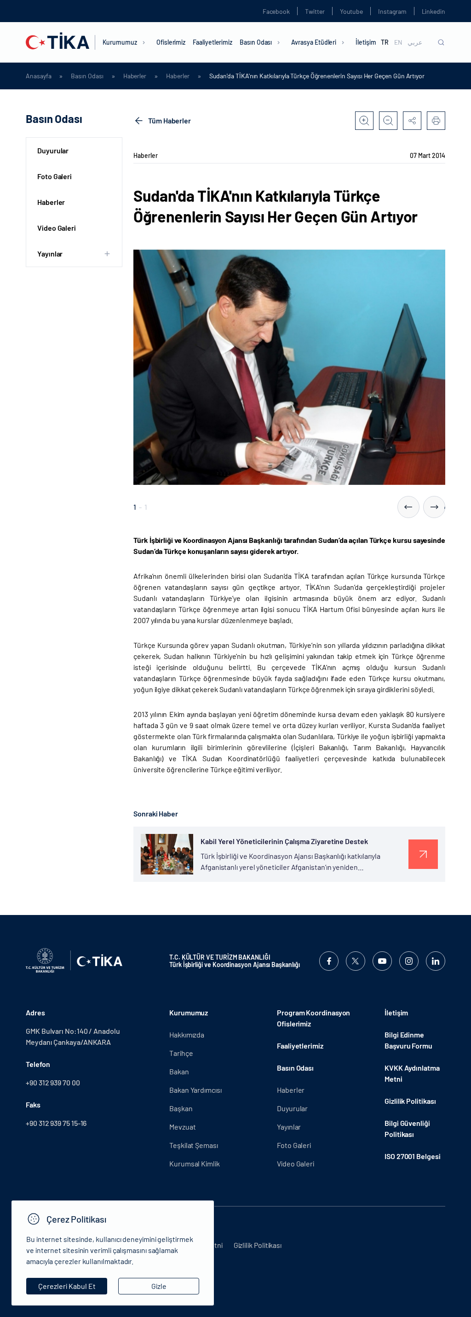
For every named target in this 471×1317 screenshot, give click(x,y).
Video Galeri (56, 227)
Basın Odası (256, 42)
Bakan (179, 1071)
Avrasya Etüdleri (313, 42)
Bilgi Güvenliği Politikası (407, 1128)
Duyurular (53, 150)
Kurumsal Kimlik (194, 1163)
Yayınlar (289, 1126)
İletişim (366, 42)
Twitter (315, 11)
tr (385, 42)
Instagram (392, 11)
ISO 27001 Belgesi (413, 1156)
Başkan (181, 1108)
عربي (415, 42)
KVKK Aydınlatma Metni (412, 1073)
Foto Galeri (54, 176)
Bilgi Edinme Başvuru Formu (408, 1040)
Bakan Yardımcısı (195, 1089)
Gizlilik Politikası (410, 1100)
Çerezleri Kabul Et (67, 1286)
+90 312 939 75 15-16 (56, 1123)
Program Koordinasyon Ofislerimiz (313, 1018)
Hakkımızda (186, 1034)
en (398, 42)
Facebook (276, 11)
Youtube (351, 11)
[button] (408, 507)
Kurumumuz (120, 42)
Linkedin (433, 11)
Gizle (159, 1286)
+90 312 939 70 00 (53, 1082)
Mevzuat (182, 1126)
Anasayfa (38, 76)
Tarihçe (181, 1053)
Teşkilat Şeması (193, 1145)
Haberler (134, 76)
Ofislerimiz (170, 42)
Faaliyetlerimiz (212, 42)
